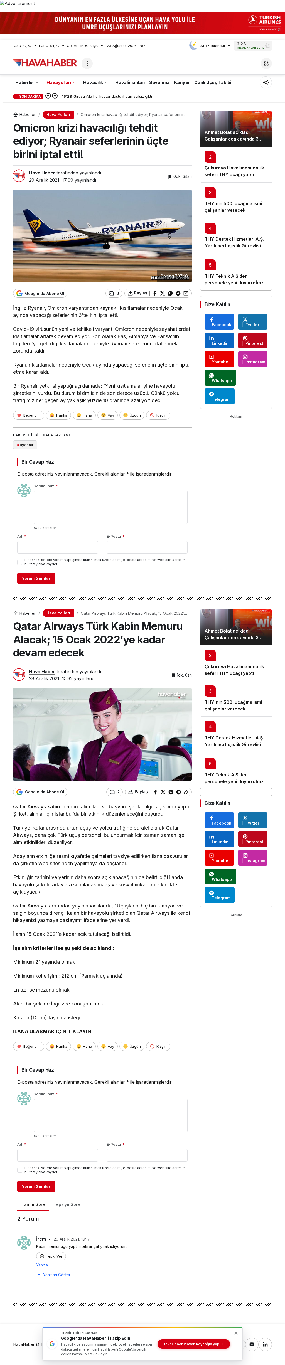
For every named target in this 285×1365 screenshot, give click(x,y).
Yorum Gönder (36, 578)
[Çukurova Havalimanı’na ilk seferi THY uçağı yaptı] (236, 164)
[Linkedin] (265, 1344)
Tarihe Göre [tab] (33, 1204)
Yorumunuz (46, 486)
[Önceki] (48, 96)
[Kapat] (277, 18)
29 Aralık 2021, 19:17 (72, 1239)
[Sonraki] (54, 96)
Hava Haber (42, 173)
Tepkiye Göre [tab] (67, 1204)
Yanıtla (42, 1265)
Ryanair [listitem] (25, 444)
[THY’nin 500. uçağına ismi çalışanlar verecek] (236, 200)
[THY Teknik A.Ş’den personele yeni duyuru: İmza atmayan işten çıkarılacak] (236, 272)
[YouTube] (252, 1344)
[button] (266, 63)
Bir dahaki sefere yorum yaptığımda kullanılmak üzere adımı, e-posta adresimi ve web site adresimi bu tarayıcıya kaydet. (105, 562)
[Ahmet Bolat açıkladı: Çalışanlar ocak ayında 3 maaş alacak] (236, 129)
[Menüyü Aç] (87, 63)
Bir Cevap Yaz (37, 462)
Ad (21, 536)
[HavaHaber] (45, 63)
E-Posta (115, 536)
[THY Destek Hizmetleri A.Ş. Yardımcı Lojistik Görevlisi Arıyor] (236, 236)
